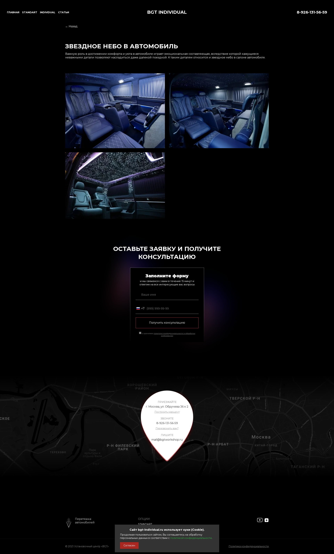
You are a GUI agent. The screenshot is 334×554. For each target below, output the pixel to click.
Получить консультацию (167, 322)
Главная (13, 12)
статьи (63, 12)
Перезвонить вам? (167, 428)
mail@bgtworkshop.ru (167, 439)
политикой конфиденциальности (191, 538)
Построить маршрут (167, 412)
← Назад (71, 26)
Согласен (129, 545)
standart (29, 12)
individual (47, 12)
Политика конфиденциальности (249, 546)
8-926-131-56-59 (312, 12)
